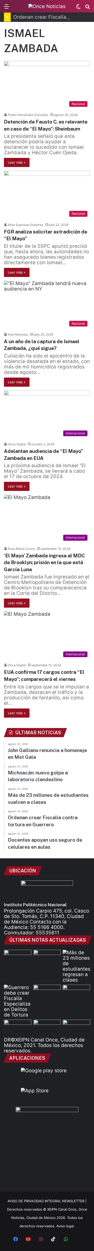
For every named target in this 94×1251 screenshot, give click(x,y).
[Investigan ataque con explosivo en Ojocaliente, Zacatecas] (76, 1027)
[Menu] (6, 8)
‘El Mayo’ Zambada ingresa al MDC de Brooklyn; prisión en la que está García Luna (44, 562)
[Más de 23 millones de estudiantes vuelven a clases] (76, 966)
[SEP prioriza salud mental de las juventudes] (47, 957)
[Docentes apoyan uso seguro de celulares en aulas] (76, 992)
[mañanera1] (17, 1027)
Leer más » (17, 162)
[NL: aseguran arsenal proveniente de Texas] (47, 1027)
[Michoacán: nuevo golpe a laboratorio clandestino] (17, 957)
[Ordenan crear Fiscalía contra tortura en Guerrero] (17, 1001)
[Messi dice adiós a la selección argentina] (47, 992)
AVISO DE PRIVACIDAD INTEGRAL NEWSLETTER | (47, 1201)
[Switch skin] (78, 8)
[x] (78, 1239)
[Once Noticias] (47, 6)
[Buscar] (87, 8)
